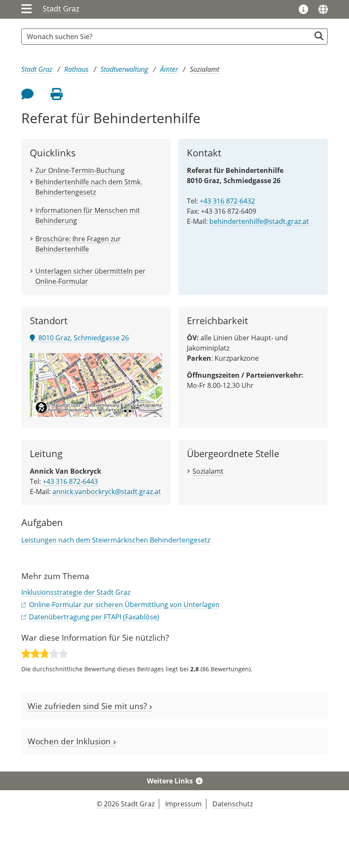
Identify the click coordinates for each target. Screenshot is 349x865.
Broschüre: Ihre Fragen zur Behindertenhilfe (78, 244)
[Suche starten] (319, 35)
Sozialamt (204, 69)
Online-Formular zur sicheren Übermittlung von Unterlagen (124, 604)
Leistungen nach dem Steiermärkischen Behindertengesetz (115, 540)
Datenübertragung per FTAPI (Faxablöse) (94, 617)
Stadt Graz (61, 8)
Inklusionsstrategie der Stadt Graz (75, 592)
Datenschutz (232, 803)
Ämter (169, 69)
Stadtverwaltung (124, 69)
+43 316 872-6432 (227, 201)
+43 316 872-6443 (70, 481)
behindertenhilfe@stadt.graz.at (259, 221)
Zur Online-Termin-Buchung (80, 170)
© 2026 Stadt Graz (125, 803)
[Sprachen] (323, 9)
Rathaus (76, 69)
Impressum (183, 803)
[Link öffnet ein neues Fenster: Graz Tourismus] (303, 10)
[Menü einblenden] (26, 9)
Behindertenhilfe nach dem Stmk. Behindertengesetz (88, 187)
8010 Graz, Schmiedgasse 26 (82, 337)
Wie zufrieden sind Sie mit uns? (88, 706)
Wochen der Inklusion (70, 741)
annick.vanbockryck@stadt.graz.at (106, 491)
